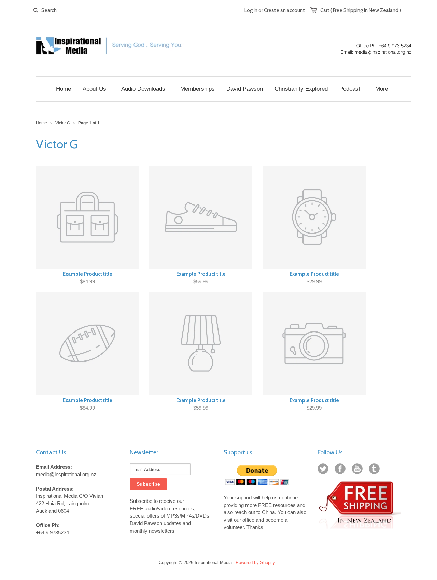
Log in (250, 10)
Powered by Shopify (255, 562)
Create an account (284, 10)
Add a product (172, 251)
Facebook (341, 470)
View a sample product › (219, 251)
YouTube (358, 470)
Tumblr (375, 470)
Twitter (324, 470)
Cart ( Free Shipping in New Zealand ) (360, 10)
